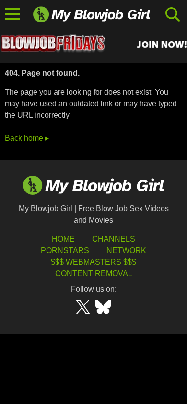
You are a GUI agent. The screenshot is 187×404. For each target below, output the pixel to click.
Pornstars (65, 251)
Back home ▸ (27, 138)
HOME (63, 239)
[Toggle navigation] (12, 14)
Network (126, 251)
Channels (113, 239)
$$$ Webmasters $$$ (93, 262)
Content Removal (93, 273)
